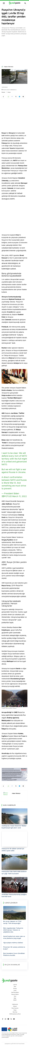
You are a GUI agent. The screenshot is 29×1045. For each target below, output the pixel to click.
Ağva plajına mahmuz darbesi (13, 943)
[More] (23, 96)
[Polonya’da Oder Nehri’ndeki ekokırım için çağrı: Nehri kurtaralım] (14, 862)
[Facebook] (12, 96)
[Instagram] (5, 1019)
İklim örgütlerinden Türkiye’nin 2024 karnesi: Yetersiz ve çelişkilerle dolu (13, 930)
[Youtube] (14, 1019)
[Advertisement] (14, 51)
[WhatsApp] (8, 96)
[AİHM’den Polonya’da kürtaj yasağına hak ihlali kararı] (14, 885)
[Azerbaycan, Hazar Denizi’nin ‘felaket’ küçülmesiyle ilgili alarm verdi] (14, 816)
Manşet (3, 92)
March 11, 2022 (19, 496)
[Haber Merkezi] (3, 66)
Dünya (9, 92)
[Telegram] (19, 96)
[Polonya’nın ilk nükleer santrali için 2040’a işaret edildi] (14, 839)
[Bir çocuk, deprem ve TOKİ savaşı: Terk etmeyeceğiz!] (14, 913)
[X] (15, 96)
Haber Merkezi (8, 66)
